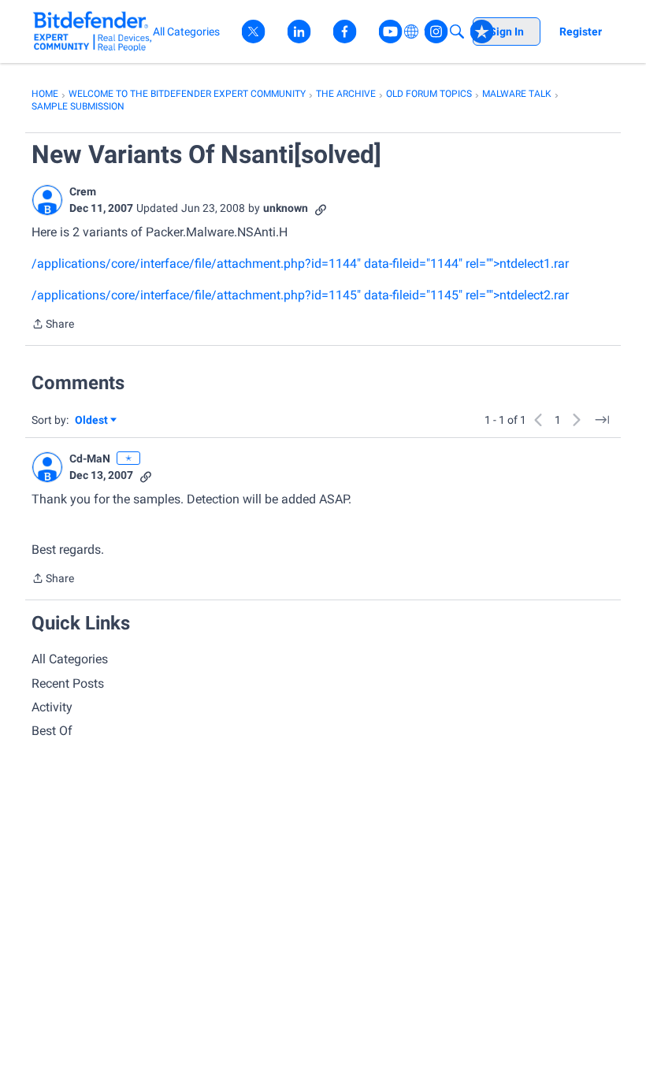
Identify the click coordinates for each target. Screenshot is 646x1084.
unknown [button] (285, 208)
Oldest (92, 421)
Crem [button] (82, 191)
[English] (93, 31)
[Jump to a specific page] (601, 419)
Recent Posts (68, 683)
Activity (52, 707)
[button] (47, 200)
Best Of (52, 730)
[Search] (457, 31)
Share (53, 325)
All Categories (70, 659)
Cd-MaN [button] (89, 458)
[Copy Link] (320, 208)
